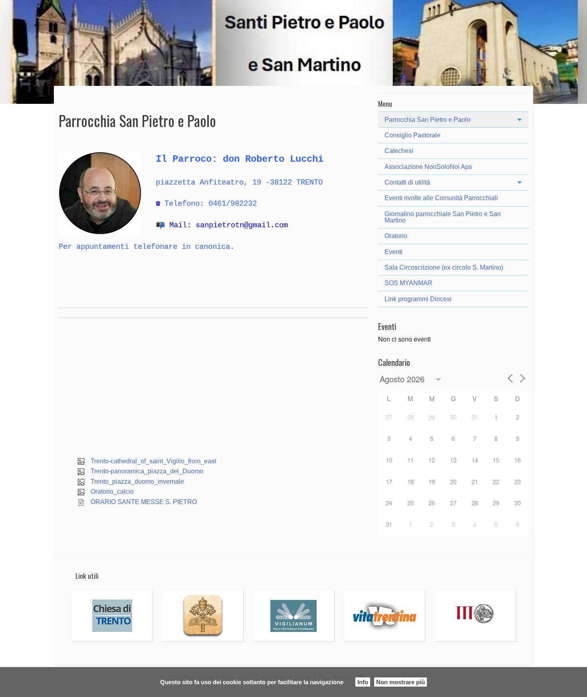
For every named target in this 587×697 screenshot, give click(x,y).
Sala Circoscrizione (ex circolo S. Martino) (444, 267)
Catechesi (399, 150)
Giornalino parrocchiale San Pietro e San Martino (443, 217)
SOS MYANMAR (408, 283)
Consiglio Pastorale (412, 135)
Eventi (394, 251)
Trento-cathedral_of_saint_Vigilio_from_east (153, 461)
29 (431, 417)
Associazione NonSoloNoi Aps (428, 166)
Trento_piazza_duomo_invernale (137, 481)
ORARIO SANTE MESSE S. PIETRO (144, 501)
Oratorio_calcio (112, 491)
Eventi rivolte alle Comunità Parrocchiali (441, 198)
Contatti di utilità (407, 182)
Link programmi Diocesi (418, 299)
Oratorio (396, 235)
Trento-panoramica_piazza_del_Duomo (147, 471)
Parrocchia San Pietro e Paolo (427, 119)
